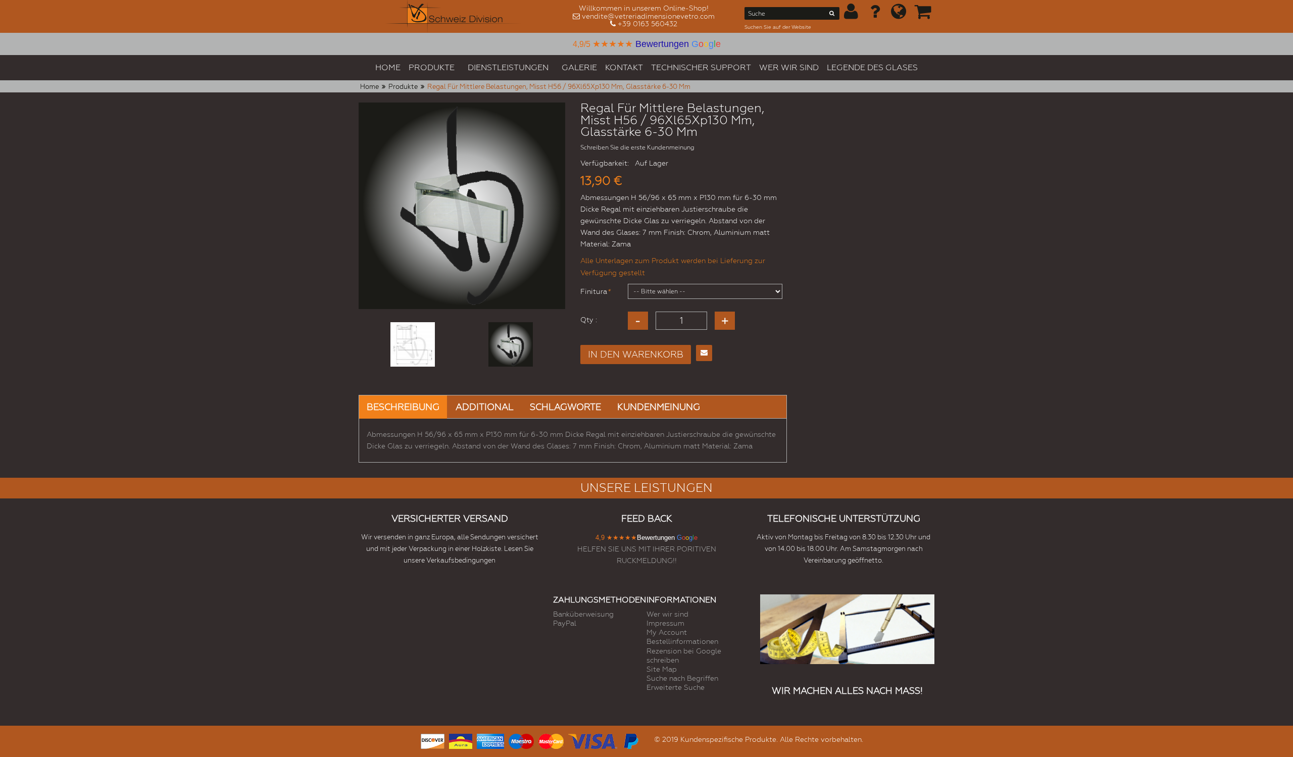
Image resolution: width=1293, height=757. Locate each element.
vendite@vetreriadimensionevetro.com (648, 16)
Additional (485, 406)
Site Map (661, 669)
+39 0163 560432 (647, 24)
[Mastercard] (551, 740)
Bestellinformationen (682, 641)
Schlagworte (565, 406)
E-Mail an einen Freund (704, 353)
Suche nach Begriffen (682, 678)
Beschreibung (403, 406)
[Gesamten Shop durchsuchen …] (832, 15)
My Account (666, 632)
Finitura (593, 291)
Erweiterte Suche (675, 687)
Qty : (588, 320)
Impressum (665, 623)
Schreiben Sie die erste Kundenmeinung (637, 147)
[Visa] (592, 740)
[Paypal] (630, 740)
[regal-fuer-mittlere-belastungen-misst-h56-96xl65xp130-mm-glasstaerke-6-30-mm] (412, 344)
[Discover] (432, 740)
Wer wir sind (667, 614)
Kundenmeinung (658, 406)
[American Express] (490, 740)
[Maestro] (521, 740)
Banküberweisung (583, 614)
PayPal (564, 623)
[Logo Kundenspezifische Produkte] (454, 16)
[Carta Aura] (460, 740)
